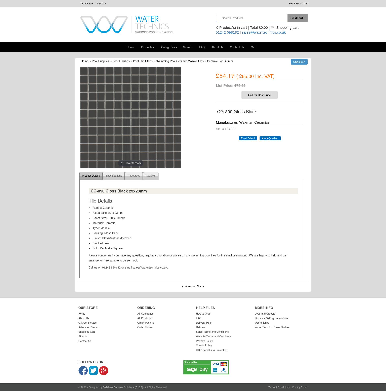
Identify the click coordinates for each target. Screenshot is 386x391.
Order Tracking (145, 322)
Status (101, 3)
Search (187, 47)
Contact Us (237, 47)
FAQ (202, 47)
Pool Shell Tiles (143, 61)
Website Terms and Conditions (214, 336)
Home (130, 47)
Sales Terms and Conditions (212, 331)
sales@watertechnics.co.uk (264, 32)
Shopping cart (287, 28)
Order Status (144, 327)
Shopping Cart (299, 3)
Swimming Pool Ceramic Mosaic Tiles (180, 61)
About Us (217, 47)
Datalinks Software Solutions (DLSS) (123, 387)
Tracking (86, 3)
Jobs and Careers (265, 313)
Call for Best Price (259, 95)
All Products (144, 318)
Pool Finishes (121, 61)
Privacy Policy (204, 341)
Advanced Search (88, 327)
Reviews (151, 175)
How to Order (203, 313)
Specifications (114, 175)
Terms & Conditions (279, 387)
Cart (253, 47)
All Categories (145, 313)
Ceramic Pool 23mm (220, 61)
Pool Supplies (100, 61)
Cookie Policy (204, 345)
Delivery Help (203, 322)
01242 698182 (227, 32)
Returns (200, 327)
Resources (134, 175)
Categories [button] (168, 47)
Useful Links (262, 322)
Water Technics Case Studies (272, 327)
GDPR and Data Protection (211, 350)
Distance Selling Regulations (271, 318)
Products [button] (146, 47)
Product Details (91, 175)
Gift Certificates (87, 322)
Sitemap (83, 336)
